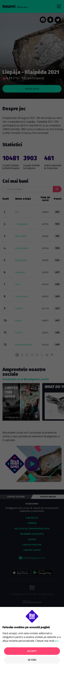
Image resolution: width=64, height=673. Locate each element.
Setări (32, 659)
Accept (32, 651)
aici (56, 640)
